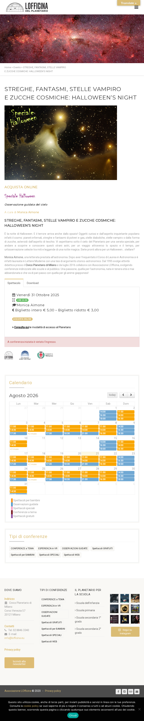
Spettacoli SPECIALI (49, 555)
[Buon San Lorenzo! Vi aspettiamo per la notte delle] (114, 608)
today (112, 394)
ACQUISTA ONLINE (21, 187)
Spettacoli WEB (72, 555)
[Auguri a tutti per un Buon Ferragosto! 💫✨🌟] (114, 598)
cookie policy (31, 705)
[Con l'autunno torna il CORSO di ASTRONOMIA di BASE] (135, 608)
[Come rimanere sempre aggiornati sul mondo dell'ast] (114, 619)
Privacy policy (53, 690)
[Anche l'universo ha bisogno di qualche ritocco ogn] (124, 619)
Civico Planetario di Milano (41, 265)
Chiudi (73, 715)
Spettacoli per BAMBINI (22, 555)
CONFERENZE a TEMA (22, 548)
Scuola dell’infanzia (87, 602)
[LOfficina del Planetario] (27, 7)
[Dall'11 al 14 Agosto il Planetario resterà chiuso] (135, 598)
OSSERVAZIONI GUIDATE (75, 548)
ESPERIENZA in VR (47, 548)
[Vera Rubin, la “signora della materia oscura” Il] (135, 619)
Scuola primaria (85, 610)
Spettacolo (14, 283)
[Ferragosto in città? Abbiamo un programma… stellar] (124, 598)
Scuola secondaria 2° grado (88, 630)
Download (33, 283)
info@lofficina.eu (14, 638)
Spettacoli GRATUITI (102, 548)
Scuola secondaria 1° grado (88, 619)
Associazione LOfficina (17, 690)
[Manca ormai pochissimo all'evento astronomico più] (124, 608)
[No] (139, 709)
